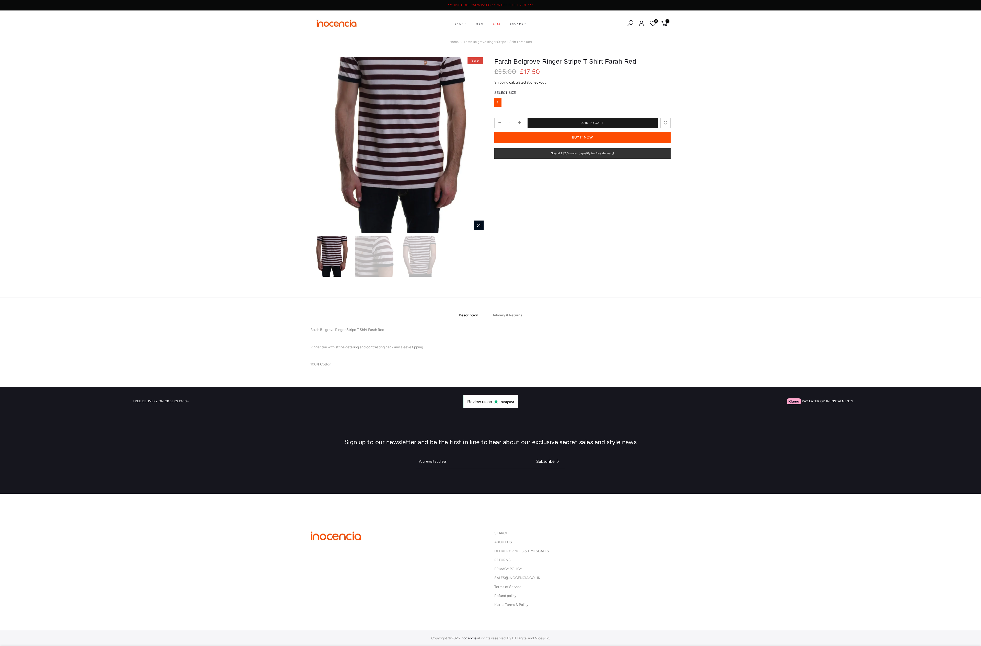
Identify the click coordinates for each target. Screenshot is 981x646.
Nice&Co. (542, 638)
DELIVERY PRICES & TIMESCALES (521, 551)
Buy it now (582, 137)
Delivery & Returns (507, 315)
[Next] (477, 145)
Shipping (501, 82)
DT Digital (519, 638)
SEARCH (501, 533)
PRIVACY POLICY (508, 569)
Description (468, 315)
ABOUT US (503, 542)
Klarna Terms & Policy (511, 605)
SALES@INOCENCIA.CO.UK (517, 578)
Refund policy (505, 596)
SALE (497, 23)
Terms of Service (507, 587)
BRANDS (516, 23)
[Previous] (319, 145)
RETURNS (502, 560)
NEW (480, 23)
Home (454, 42)
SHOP (459, 23)
